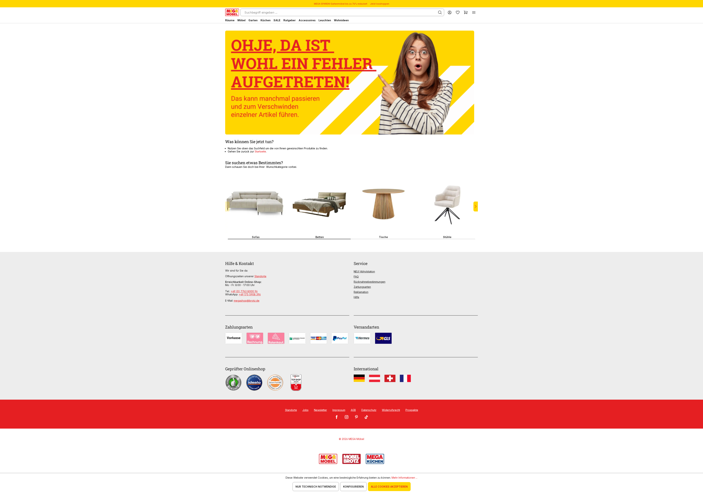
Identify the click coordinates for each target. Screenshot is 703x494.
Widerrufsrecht (391, 410)
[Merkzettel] (458, 12)
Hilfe (356, 297)
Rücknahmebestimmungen (369, 281)
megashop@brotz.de (246, 300)
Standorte (260, 276)
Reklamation (361, 292)
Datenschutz (368, 410)
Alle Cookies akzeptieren (389, 486)
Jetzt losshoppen (379, 3)
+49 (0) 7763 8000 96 (244, 291)
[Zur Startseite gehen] (232, 12)
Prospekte (412, 410)
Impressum (338, 410)
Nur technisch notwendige (315, 486)
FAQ (356, 276)
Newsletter (320, 410)
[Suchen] (440, 12)
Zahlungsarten (362, 286)
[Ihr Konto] (450, 12)
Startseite (260, 151)
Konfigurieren (353, 486)
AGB (353, 410)
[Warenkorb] (466, 12)
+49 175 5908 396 (250, 294)
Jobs (305, 410)
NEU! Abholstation (364, 271)
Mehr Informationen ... (404, 477)
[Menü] (474, 12)
